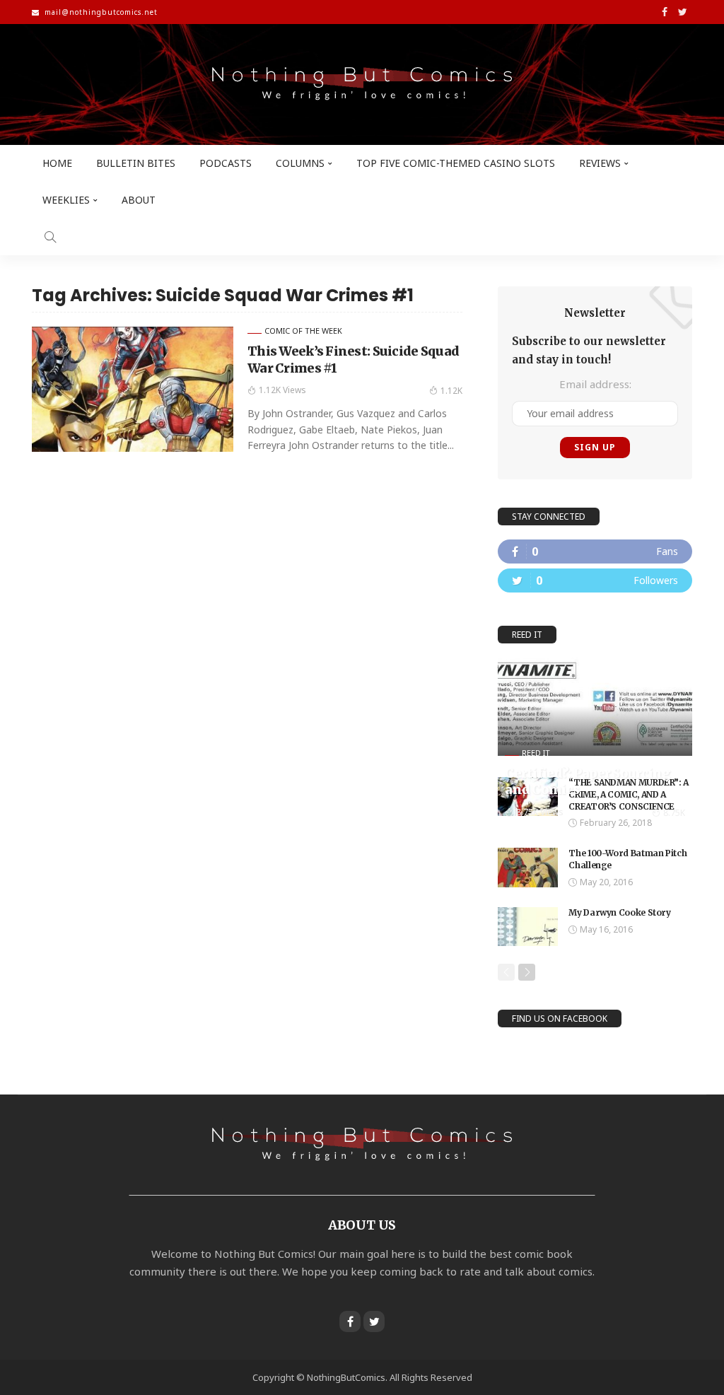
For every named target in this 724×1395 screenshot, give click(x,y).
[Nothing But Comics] (362, 84)
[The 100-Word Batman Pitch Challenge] (528, 867)
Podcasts (225, 163)
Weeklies (66, 199)
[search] (50, 236)
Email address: (595, 384)
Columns (300, 163)
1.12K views (282, 390)
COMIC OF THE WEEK (303, 330)
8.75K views (540, 812)
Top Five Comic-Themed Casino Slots (455, 163)
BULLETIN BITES (135, 163)
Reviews (600, 163)
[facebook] (595, 551)
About (139, 199)
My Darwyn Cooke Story (619, 912)
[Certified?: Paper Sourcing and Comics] (595, 707)
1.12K (451, 391)
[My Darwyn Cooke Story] (528, 926)
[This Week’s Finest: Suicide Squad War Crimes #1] (132, 389)
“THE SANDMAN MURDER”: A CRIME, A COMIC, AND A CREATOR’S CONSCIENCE (628, 794)
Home (57, 163)
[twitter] (595, 580)
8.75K (674, 813)
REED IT (536, 753)
